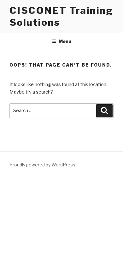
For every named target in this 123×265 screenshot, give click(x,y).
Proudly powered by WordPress (42, 164)
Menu (65, 41)
